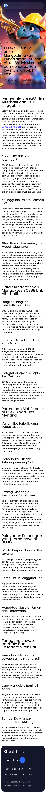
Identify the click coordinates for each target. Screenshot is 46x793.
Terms (23, 786)
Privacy (16, 786)
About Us (7, 786)
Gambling (9, 42)
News (21, 769)
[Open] (39, 5)
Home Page (10, 769)
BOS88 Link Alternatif (11, 127)
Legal (29, 786)
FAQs (30, 769)
